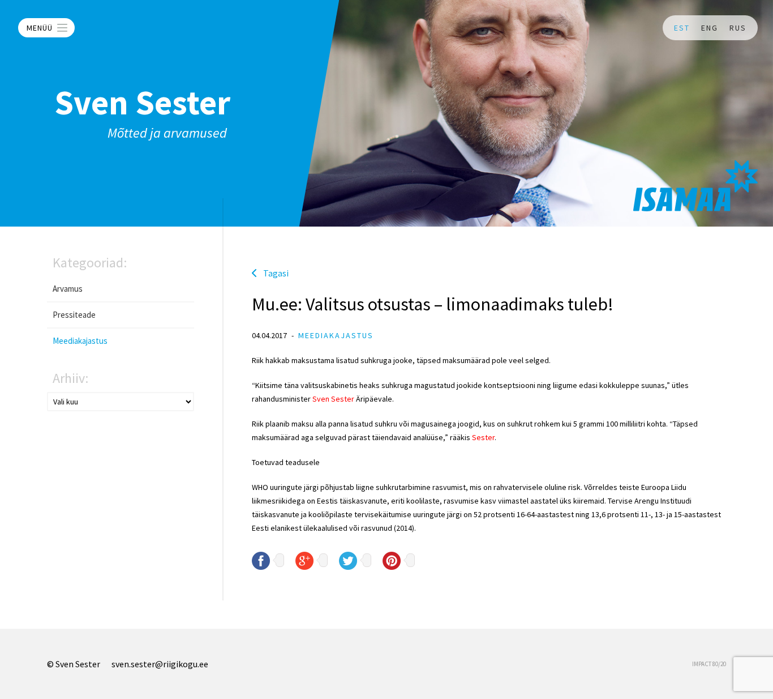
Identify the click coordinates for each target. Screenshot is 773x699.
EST (682, 28)
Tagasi (276, 273)
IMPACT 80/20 (709, 664)
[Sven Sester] (695, 185)
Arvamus (68, 288)
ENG (709, 28)
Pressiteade (74, 314)
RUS (737, 28)
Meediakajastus (80, 340)
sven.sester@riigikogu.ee (159, 664)
